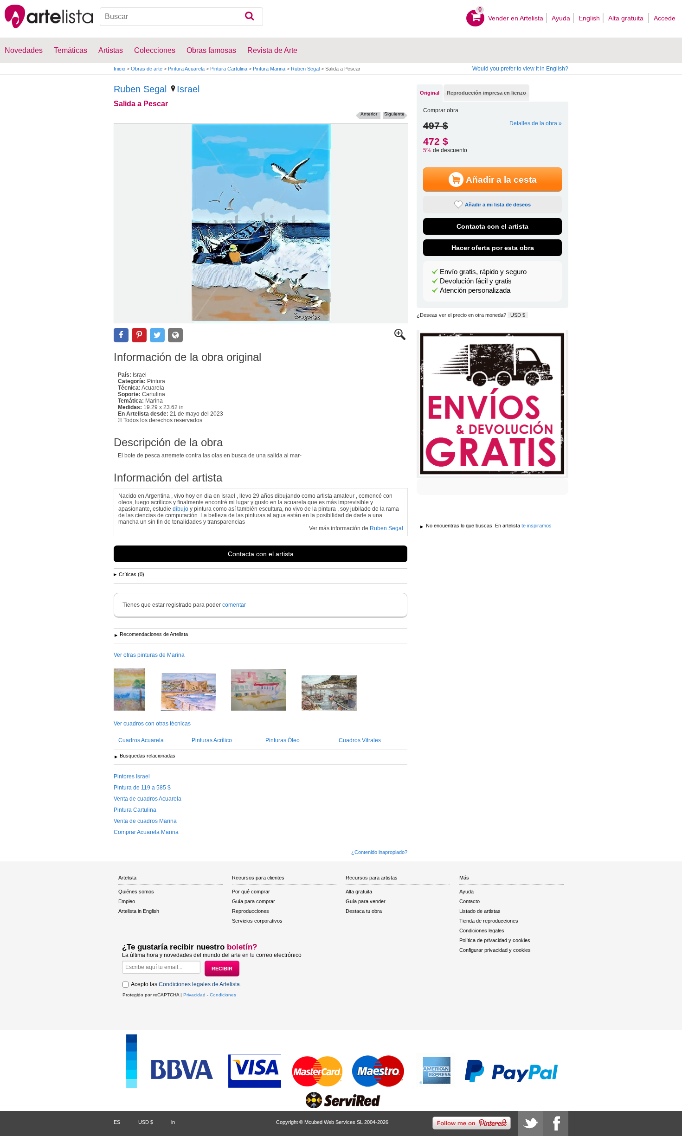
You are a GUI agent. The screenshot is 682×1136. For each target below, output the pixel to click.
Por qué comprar (251, 891)
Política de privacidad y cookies (494, 940)
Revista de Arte (272, 50)
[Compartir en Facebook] (121, 335)
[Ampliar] (399, 338)
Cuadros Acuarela (141, 740)
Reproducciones (250, 911)
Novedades (24, 50)
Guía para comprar (253, 901)
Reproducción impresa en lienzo (486, 93)
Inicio (119, 68)
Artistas (110, 50)
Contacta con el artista (261, 554)
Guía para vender (366, 901)
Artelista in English (138, 911)
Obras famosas (211, 50)
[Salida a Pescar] (261, 223)
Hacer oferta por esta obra (492, 247)
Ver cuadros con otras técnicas (152, 723)
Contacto (469, 901)
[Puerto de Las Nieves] (336, 693)
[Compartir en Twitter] (157, 335)
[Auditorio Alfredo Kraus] (195, 692)
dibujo (180, 509)
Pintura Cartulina (228, 68)
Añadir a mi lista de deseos (498, 204)
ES (117, 1122)
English (589, 18)
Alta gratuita (626, 18)
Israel (188, 89)
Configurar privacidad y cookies (495, 950)
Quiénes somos (136, 891)
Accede (665, 18)
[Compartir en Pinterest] (139, 335)
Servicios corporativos (257, 921)
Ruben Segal (305, 68)
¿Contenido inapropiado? (379, 852)
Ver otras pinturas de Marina (149, 655)
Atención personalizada (475, 290)
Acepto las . (186, 984)
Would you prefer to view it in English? (520, 68)
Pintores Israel (132, 776)
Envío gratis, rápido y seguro (483, 272)
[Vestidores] (265, 690)
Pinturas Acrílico (212, 740)
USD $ (517, 315)
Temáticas (70, 50)
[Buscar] (249, 16)
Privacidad (194, 994)
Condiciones (223, 994)
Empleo (126, 901)
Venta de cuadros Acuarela (147, 799)
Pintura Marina (269, 68)
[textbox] (182, 16)
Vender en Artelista (515, 18)
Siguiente (394, 113)
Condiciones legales (481, 930)
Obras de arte (146, 68)
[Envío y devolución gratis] (492, 404)
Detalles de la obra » (535, 123)
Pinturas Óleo (282, 740)
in (173, 1122)
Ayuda (561, 18)
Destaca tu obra (364, 911)
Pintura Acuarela (186, 68)
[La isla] (136, 690)
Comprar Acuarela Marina (146, 832)
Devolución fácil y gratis (476, 281)
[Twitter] (530, 1123)
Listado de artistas (480, 911)
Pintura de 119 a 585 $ (142, 787)
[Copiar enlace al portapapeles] (175, 335)
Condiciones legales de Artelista (199, 984)
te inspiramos (536, 525)
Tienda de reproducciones (488, 921)
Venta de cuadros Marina (145, 821)
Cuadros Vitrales (360, 740)
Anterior (368, 113)
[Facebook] (555, 1123)
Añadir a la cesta (501, 180)
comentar (234, 605)
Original (429, 93)
